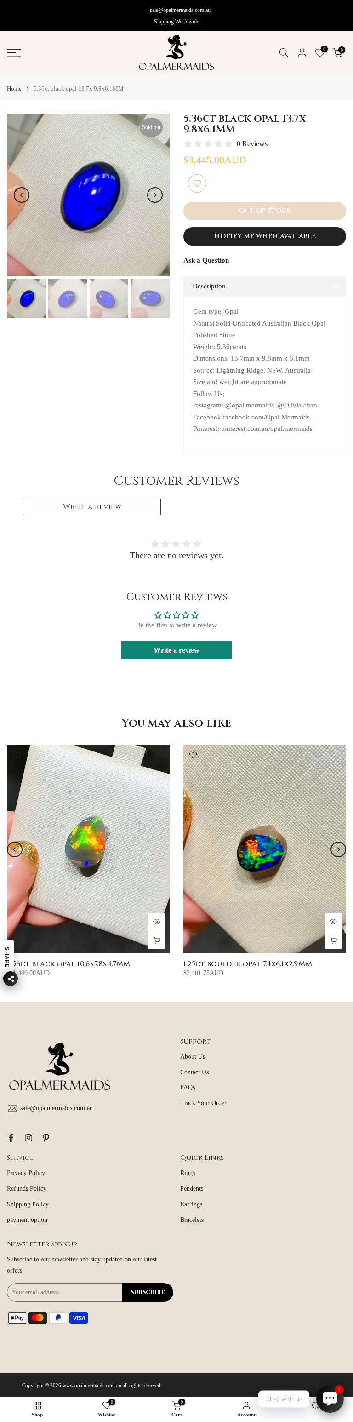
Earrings (191, 1204)
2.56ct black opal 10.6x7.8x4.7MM (68, 964)
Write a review (92, 507)
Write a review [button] (176, 650)
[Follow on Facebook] (11, 1137)
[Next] (155, 195)
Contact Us (194, 1072)
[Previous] (21, 195)
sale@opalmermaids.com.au (180, 10)
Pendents (191, 1188)
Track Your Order (203, 1103)
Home (14, 89)
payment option (27, 1219)
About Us (192, 1056)
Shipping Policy (28, 1204)
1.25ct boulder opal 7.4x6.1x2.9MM (247, 964)
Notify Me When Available (265, 236)
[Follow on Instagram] (28, 1137)
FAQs (187, 1087)
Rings (187, 1173)
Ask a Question (206, 260)
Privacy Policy (26, 1173)
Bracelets (192, 1219)
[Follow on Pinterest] (46, 1137)
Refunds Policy (26, 1188)
